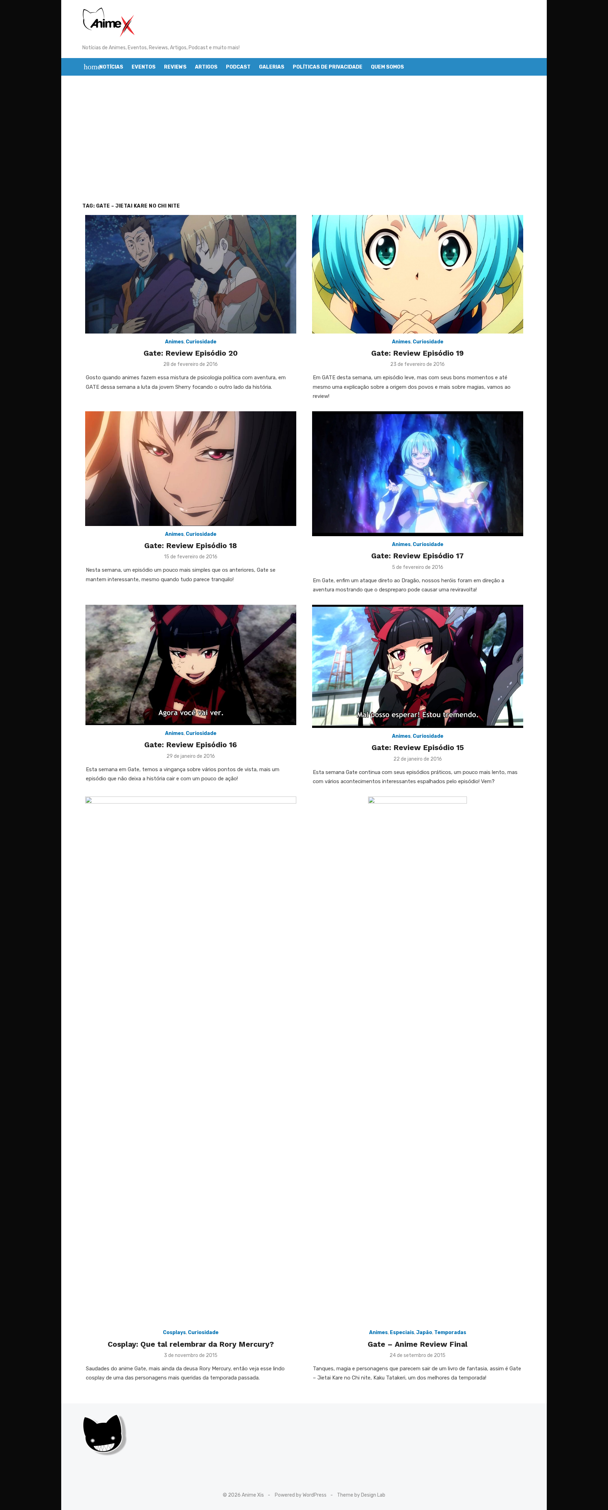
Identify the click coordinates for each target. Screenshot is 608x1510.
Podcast (238, 67)
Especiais (402, 1332)
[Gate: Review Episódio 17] (417, 473)
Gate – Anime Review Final (418, 1344)
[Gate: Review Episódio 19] (417, 274)
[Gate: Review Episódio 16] (190, 665)
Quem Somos (387, 67)
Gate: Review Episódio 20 (191, 353)
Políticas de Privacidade (327, 67)
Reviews (175, 67)
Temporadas (450, 1332)
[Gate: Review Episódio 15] (417, 666)
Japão (424, 1332)
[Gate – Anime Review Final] (417, 1060)
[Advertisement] (304, 139)
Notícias (111, 67)
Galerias (271, 67)
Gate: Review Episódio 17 (417, 555)
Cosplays (174, 1332)
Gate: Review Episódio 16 (190, 744)
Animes (174, 342)
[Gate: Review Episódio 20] (190, 274)
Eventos (144, 67)
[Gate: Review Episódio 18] (190, 468)
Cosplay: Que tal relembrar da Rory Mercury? (191, 1344)
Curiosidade (201, 342)
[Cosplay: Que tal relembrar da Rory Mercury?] (190, 1060)
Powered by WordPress (301, 1495)
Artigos (206, 67)
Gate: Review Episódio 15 (418, 747)
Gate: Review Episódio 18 (190, 545)
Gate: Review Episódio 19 (417, 353)
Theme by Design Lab (361, 1495)
